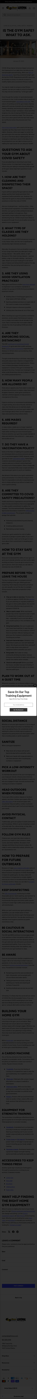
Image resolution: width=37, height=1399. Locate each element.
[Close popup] (35, 685)
